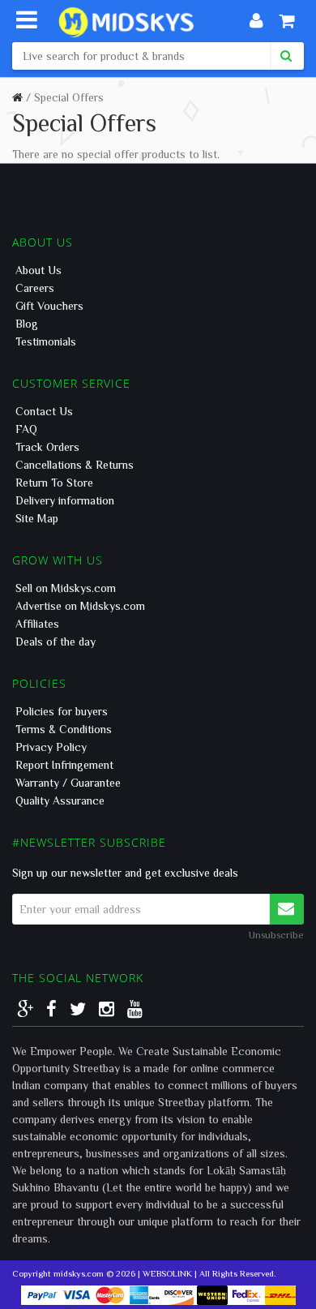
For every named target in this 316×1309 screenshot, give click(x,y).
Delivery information (64, 500)
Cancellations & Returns (74, 464)
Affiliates (37, 623)
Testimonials (45, 341)
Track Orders (47, 447)
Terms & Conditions (63, 729)
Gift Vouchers (49, 305)
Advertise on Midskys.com (80, 606)
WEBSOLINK (167, 1272)
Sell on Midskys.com (65, 588)
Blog (26, 323)
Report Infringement (64, 764)
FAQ (26, 429)
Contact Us (44, 411)
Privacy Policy (51, 747)
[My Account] (256, 20)
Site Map (36, 518)
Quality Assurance (60, 800)
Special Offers (69, 97)
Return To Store (54, 482)
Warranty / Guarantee (68, 782)
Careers (34, 288)
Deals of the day (55, 641)
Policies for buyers (61, 711)
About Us (38, 270)
